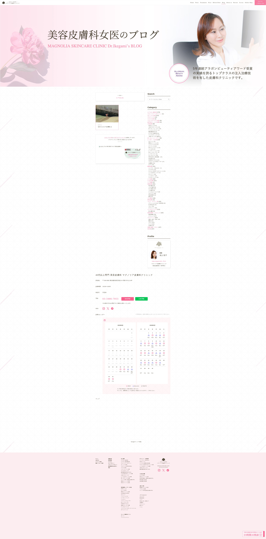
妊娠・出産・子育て (153, 219)
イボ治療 (151, 190)
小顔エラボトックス (153, 127)
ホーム (97, 458)
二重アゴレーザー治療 (154, 136)
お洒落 (150, 225)
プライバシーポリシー (112, 464)
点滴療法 (151, 163)
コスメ (150, 206)
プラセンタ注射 (143, 488)
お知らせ (97, 460)
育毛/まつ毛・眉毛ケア (144, 501)
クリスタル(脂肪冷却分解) (145, 463)
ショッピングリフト (153, 130)
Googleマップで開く (136, 441)
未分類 (149, 228)
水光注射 (151, 158)
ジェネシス (123, 499)
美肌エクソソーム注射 (125, 481)
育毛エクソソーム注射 (125, 482)
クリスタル (151, 169)
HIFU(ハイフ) (152, 125)
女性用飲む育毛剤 (143, 481)
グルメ (150, 222)
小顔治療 (150, 123)
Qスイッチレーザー (153, 152)
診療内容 (110, 458)
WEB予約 (127, 299)
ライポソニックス (153, 177)
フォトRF (151, 149)
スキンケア (151, 193)
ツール (141, 507)
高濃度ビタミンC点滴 (144, 487)
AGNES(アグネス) (153, 160)
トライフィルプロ (153, 144)
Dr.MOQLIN (151, 204)
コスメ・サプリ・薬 (153, 201)
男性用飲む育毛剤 (143, 479)
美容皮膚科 (151, 214)
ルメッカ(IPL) (124, 490)
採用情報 (110, 460)
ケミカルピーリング (153, 191)
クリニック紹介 (99, 461)
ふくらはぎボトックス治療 (126, 476)
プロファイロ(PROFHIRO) (126, 466)
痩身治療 (150, 166)
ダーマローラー (152, 155)
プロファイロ (151, 117)
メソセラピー (152, 175)
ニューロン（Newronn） (145, 460)
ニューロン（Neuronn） (154, 168)
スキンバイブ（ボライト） (155, 113)
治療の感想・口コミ (153, 227)
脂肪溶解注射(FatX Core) (126, 472)
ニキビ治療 (151, 187)
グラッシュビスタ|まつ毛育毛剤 (156, 203)
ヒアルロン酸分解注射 (125, 461)
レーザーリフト (152, 153)
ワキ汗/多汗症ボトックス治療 (127, 473)
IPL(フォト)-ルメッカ (153, 147)
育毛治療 (150, 199)
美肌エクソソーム (153, 143)
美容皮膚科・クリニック (154, 212)
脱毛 (150, 196)
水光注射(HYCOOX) (125, 493)
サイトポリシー (111, 463)
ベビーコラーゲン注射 (153, 120)
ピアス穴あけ (142, 475)
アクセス (110, 461)
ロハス (150, 224)
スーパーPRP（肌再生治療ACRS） (128, 479)
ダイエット (151, 174)
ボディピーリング (124, 509)
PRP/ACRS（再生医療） (154, 156)
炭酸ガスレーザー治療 (125, 505)
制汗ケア (141, 505)
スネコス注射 (151, 118)
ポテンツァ (151, 141)
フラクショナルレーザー (126, 500)
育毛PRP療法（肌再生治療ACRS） (147, 478)
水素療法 (141, 502)
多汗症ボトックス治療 (153, 122)
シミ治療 (150, 182)
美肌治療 (150, 184)
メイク (141, 499)
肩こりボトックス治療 (125, 478)
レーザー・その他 (152, 139)
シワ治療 (150, 179)
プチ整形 (150, 198)
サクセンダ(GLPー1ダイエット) (156, 171)
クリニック (151, 216)
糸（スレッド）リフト (154, 128)
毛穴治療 (151, 185)
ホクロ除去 (151, 188)
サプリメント (152, 207)
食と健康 (151, 211)
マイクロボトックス (153, 134)
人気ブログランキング (119, 137)
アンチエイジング (152, 209)
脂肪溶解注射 (152, 131)
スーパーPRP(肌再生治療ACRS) (146, 490)
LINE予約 (141, 299)
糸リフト (123, 515)
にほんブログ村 (108, 137)
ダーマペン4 (151, 146)
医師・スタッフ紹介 (100, 463)
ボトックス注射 (152, 115)
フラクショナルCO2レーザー (155, 161)
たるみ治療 (150, 180)
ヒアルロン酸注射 (152, 112)
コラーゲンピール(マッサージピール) (128, 508)
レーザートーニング (153, 150)
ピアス (150, 164)
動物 (150, 220)
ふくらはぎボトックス (154, 172)
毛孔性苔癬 (151, 195)
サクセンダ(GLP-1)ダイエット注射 (147, 464)
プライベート (151, 217)
